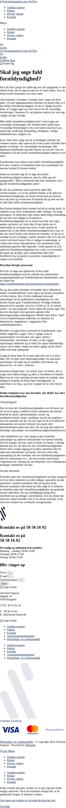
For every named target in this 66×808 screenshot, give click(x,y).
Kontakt (11, 16)
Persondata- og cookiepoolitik (23, 639)
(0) (1, 44)
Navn (3, 572)
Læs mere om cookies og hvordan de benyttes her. (28, 800)
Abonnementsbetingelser (20, 636)
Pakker (11, 10)
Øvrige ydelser (15, 13)
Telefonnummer (9, 579)
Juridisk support (16, 7)
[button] (33, 23)
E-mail (4, 576)
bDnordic (30, 745)
